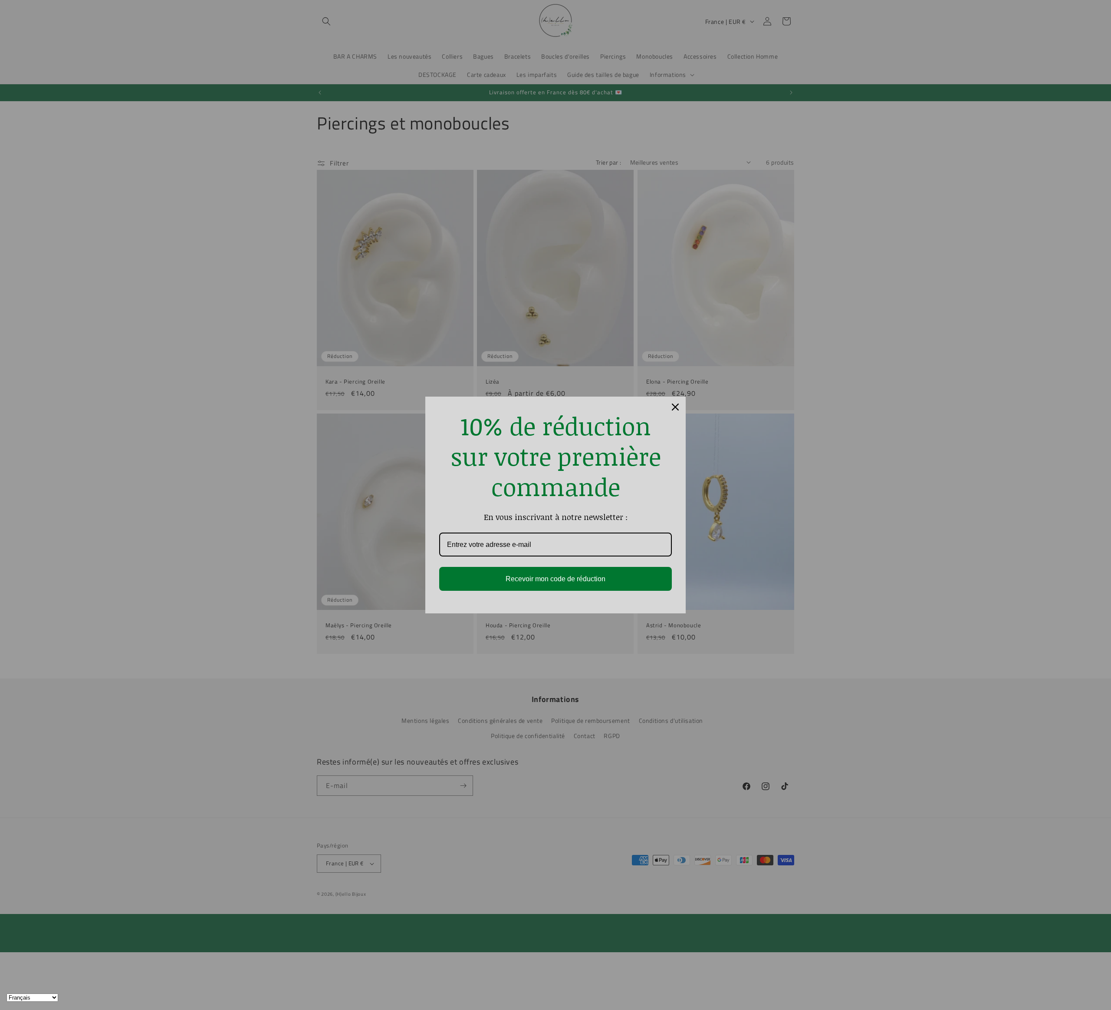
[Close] (675, 407)
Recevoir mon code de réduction (555, 579)
